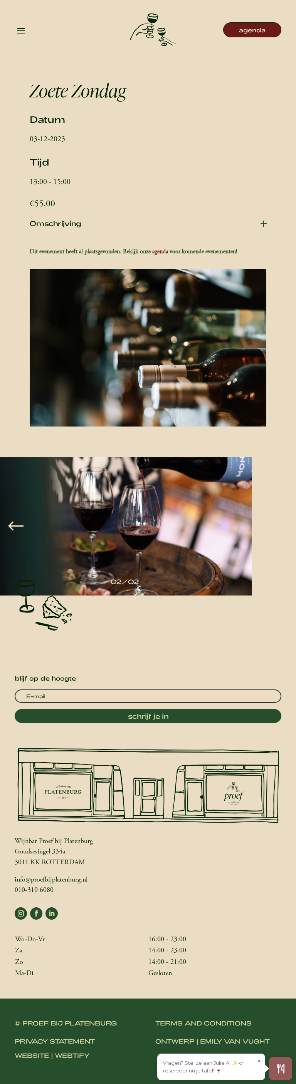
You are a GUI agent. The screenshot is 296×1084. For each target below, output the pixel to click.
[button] (16, 526)
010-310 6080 (34, 890)
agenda (252, 29)
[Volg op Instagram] (21, 913)
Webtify (72, 1055)
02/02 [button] (125, 581)
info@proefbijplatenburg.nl (51, 880)
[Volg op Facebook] (36, 913)
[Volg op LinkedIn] (51, 913)
